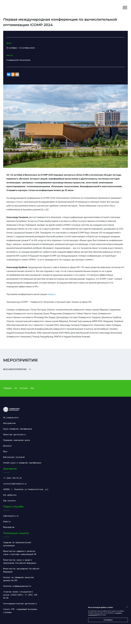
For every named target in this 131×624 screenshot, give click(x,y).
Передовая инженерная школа (16, 440)
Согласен (108, 620)
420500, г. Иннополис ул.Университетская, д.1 (25, 489)
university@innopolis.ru (15, 484)
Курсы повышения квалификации (17, 429)
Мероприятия (8, 527)
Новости (6, 521)
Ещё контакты (9, 500)
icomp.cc (52, 294)
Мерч (5, 451)
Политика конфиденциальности (17, 586)
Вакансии (7, 446)
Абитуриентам (9, 423)
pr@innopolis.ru (11, 516)
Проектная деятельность (14, 434)
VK (15, 388)
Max (32, 388)
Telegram (7, 388)
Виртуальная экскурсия (14, 457)
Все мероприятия (15, 369)
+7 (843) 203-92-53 (12, 478)
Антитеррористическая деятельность (20, 603)
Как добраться (10, 495)
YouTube (23, 388)
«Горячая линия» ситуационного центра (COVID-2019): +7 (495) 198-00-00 (20, 595)
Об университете (11, 417)
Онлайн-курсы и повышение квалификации (22, 463)
